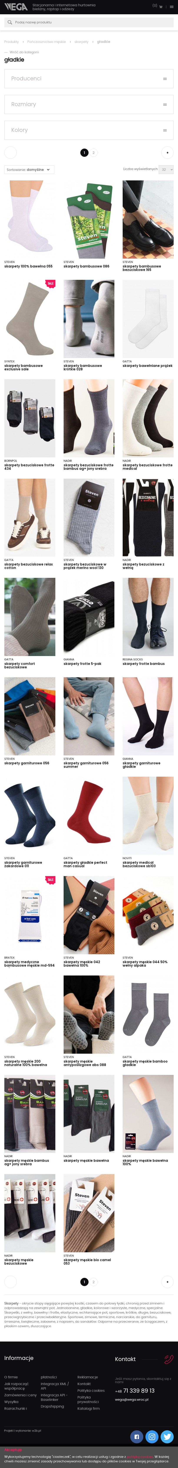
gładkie (103, 41)
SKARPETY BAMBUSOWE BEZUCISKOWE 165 (142, 268)
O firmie (11, 1377)
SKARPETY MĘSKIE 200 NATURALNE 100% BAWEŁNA (25, 1063)
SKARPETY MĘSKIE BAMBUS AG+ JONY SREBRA (26, 1162)
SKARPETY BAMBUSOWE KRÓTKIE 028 (83, 367)
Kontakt (84, 1384)
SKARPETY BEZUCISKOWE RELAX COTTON (28, 566)
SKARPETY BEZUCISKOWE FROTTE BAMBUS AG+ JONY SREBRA (89, 467)
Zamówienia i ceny (20, 1395)
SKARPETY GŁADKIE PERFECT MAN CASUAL (85, 864)
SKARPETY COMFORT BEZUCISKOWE (19, 665)
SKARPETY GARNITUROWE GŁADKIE (141, 765)
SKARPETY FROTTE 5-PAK (82, 663)
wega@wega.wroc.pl (131, 1399)
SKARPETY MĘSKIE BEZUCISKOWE (18, 1262)
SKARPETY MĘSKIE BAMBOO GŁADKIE (145, 1063)
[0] (160, 6)
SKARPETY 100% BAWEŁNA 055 (28, 266)
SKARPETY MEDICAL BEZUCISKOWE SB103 (139, 864)
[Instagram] (151, 1436)
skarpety (81, 42)
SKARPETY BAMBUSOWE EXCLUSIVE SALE (23, 367)
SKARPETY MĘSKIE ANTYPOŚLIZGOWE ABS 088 (85, 1063)
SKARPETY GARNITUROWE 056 (26, 763)
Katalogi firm (88, 1408)
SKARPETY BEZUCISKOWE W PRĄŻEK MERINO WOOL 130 (85, 566)
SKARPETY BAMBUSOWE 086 (86, 266)
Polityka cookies (91, 1390)
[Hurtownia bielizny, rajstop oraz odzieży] (16, 6)
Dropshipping (52, 1406)
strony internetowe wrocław (22, 1431)
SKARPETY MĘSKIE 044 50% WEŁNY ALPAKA (145, 964)
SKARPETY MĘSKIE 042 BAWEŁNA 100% (82, 964)
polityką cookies (140, 1456)
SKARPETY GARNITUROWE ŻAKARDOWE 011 (23, 864)
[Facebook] (136, 1436)
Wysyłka (11, 1402)
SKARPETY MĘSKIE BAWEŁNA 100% (145, 1162)
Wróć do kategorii (24, 52)
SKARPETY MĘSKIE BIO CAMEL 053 (87, 1262)
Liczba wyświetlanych (140, 169)
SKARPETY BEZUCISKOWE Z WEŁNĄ (143, 566)
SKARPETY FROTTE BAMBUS (144, 663)
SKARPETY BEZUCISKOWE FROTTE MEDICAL (148, 467)
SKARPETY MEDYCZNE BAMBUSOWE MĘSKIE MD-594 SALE (29, 965)
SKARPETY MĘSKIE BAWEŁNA (86, 1160)
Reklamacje (87, 1377)
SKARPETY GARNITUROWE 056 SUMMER (86, 765)
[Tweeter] (167, 1436)
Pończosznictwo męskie (46, 42)
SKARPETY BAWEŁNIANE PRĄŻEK (148, 365)
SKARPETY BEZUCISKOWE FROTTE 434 (29, 467)
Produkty (11, 42)
